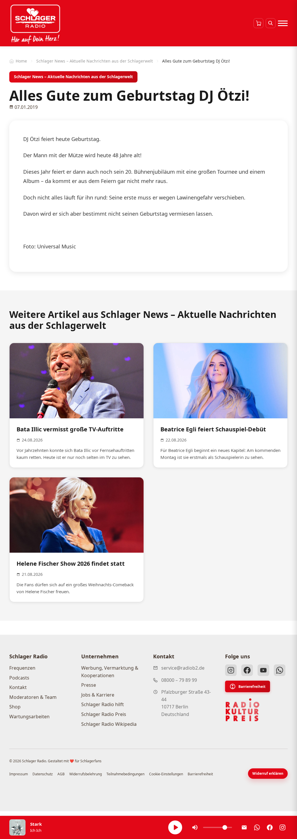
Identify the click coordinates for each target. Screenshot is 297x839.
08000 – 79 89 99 (179, 680)
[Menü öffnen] (283, 23)
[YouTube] (263, 670)
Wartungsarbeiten (29, 716)
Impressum (18, 774)
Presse (88, 685)
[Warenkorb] (258, 23)
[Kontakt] (244, 827)
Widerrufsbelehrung (85, 774)
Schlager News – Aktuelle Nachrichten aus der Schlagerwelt (94, 61)
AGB (61, 774)
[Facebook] (247, 670)
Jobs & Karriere (97, 695)
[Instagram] (231, 670)
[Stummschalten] (195, 827)
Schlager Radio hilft (102, 704)
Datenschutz (42, 774)
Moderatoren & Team (33, 697)
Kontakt (18, 687)
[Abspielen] (175, 827)
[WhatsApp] (279, 670)
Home (21, 61)
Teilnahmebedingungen (125, 774)
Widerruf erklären (267, 773)
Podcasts (19, 678)
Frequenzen (22, 668)
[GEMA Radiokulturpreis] (242, 710)
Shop (15, 707)
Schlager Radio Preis (103, 714)
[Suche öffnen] (271, 23)
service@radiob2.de (182, 668)
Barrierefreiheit (251, 686)
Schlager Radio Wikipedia (109, 724)
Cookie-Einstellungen (166, 774)
